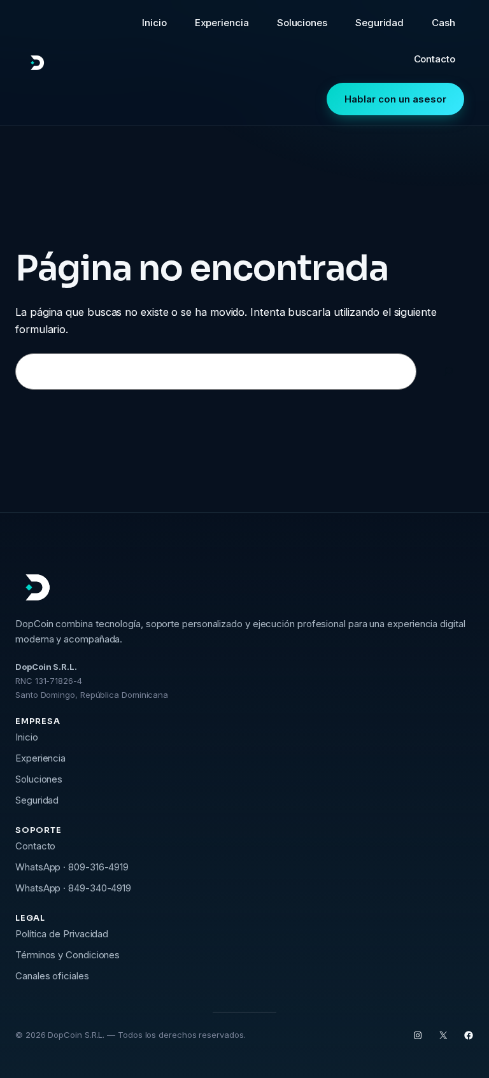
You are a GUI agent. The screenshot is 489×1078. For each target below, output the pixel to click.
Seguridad (37, 800)
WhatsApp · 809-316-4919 (72, 867)
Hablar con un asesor (395, 99)
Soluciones (38, 779)
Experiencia (40, 758)
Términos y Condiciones (67, 955)
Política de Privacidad (61, 934)
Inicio (26, 737)
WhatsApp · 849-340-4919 (73, 888)
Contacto (35, 846)
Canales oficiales (52, 976)
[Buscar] (448, 371)
